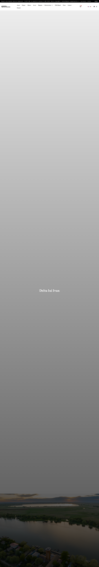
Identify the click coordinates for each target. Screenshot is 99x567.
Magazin (40, 5)
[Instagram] (97, 7)
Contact (70, 5)
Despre (23, 5)
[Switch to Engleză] (88, 6)
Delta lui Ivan (48, 5)
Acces (34, 5)
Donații (19, 8)
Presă (64, 5)
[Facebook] (94, 7)
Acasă (18, 5)
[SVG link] (5, 6)
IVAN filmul (58, 5)
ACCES (96, 1)
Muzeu (29, 5)
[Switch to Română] (90, 6)
